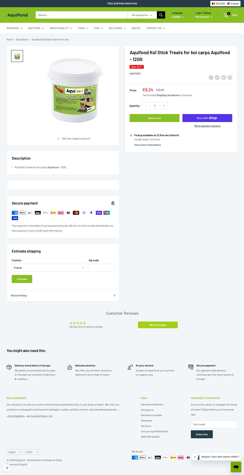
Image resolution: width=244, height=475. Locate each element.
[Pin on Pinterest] (217, 77)
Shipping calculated (167, 95)
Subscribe (202, 434)
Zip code (94, 260)
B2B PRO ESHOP (150, 436)
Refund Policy (19, 295)
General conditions (152, 404)
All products (22, 39)
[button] (225, 3)
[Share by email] (230, 77)
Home (10, 39)
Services (146, 425)
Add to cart (154, 118)
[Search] (161, 15)
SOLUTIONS (115, 28)
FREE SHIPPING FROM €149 (122, 3)
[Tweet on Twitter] (223, 77)
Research (146, 420)
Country (16, 260)
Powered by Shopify (17, 464)
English (11, 452)
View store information (147, 144)
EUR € (29, 452)
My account (202, 16)
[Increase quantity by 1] (163, 105)
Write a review (157, 324)
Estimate (22, 278)
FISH (96, 28)
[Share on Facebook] (211, 77)
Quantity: (135, 105)
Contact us (147, 409)
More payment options (207, 125)
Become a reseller (151, 415)
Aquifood (135, 73)
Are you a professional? (154, 431)
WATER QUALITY (59, 28)
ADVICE (136, 28)
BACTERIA (34, 28)
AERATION (13, 28)
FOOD (81, 28)
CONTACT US (153, 28)
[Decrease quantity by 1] (146, 105)
